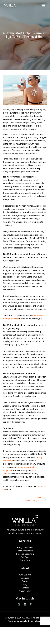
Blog (25, 584)
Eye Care (25, 557)
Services (25, 578)
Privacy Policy (25, 591)
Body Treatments (25, 547)
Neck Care (25, 560)
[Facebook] (25, 604)
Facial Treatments (25, 550)
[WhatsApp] (31, 604)
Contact (25, 587)
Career (25, 581)
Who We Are (25, 575)
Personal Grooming (25, 554)
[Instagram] (19, 604)
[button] (43, 5)
